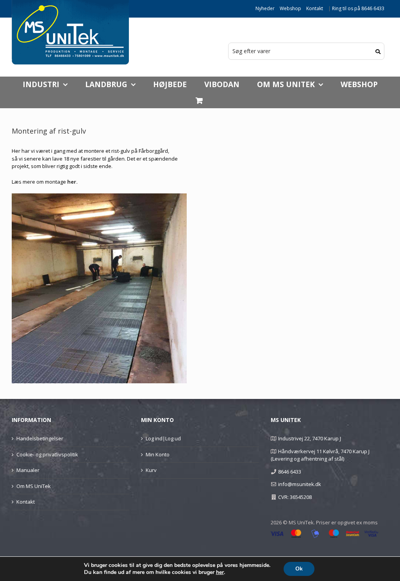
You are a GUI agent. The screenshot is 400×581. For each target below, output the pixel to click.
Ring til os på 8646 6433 (358, 8)
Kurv (151, 470)
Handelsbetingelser (39, 438)
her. (72, 181)
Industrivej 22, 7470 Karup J (309, 438)
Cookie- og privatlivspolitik (47, 454)
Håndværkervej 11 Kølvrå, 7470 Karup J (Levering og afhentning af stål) (320, 455)
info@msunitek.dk (299, 484)
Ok (299, 568)
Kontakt (314, 8)
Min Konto (158, 454)
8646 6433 (289, 471)
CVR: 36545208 (295, 497)
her (220, 572)
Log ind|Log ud (163, 438)
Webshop (290, 8)
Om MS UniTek (33, 486)
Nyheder (265, 8)
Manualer (27, 470)
